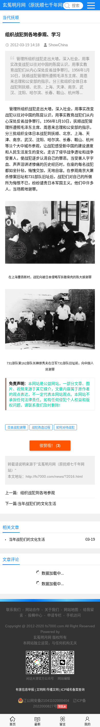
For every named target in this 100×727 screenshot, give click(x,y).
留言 (62, 724)
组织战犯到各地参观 (37, 493)
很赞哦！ (47, 445)
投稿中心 (35, 615)
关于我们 (52, 610)
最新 (37, 724)
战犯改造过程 (41, 427)
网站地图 (71, 610)
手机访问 (73, 615)
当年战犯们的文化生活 (37, 503)
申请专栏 (54, 615)
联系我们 (13, 610)
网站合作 (32, 610)
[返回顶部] (89, 648)
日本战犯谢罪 (16, 427)
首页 (12, 724)
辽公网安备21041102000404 (46, 700)
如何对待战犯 (65, 427)
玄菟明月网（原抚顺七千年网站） (37, 5)
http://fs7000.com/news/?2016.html (54, 476)
